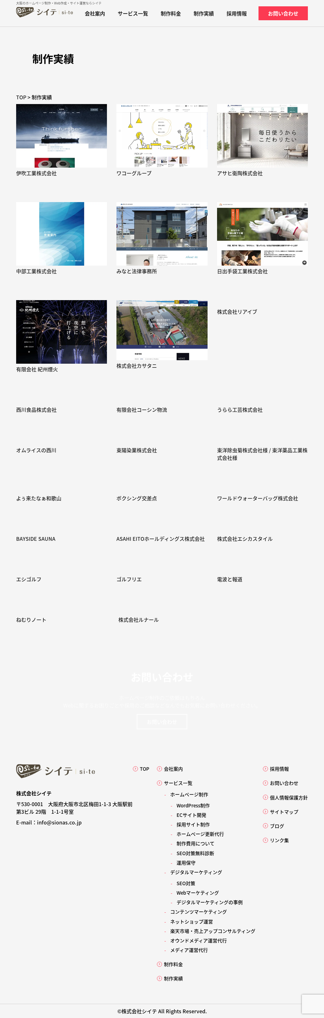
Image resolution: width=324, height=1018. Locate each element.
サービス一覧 (133, 13)
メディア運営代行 (189, 950)
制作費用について (196, 843)
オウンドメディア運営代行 (198, 940)
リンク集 (279, 840)
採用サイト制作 (193, 824)
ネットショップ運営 (191, 921)
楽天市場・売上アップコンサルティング (212, 931)
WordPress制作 (193, 805)
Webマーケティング (198, 892)
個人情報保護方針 (289, 797)
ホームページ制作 (139, 697)
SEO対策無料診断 (195, 853)
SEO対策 (186, 883)
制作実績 (204, 13)
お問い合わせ (283, 13)
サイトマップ (284, 811)
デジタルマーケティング (196, 872)
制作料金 (171, 13)
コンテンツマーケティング (198, 911)
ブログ (277, 826)
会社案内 (95, 13)
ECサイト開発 (191, 814)
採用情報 (237, 13)
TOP (144, 768)
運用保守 (186, 862)
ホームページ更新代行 (200, 833)
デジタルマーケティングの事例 (210, 902)
